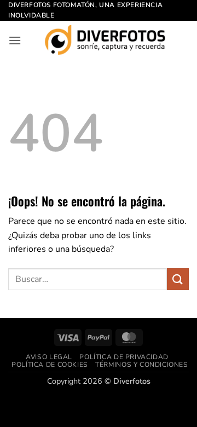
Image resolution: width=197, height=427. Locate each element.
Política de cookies (49, 364)
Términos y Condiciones (141, 364)
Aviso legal (49, 357)
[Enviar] (178, 279)
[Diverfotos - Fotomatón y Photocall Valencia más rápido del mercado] (105, 40)
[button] (14, 40)
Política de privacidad (123, 357)
